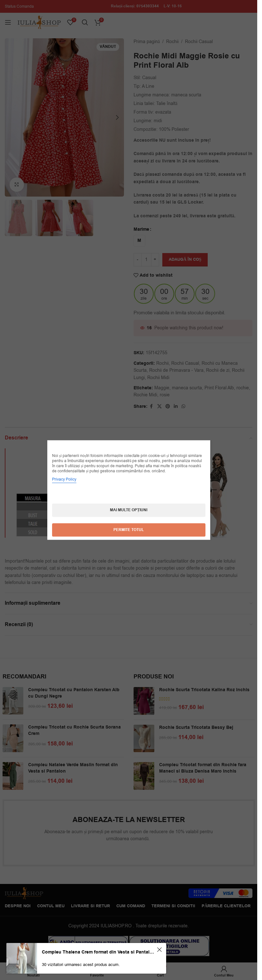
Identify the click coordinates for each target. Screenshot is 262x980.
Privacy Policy (64, 479)
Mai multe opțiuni (128, 510)
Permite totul (128, 530)
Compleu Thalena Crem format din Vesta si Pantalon (98, 952)
